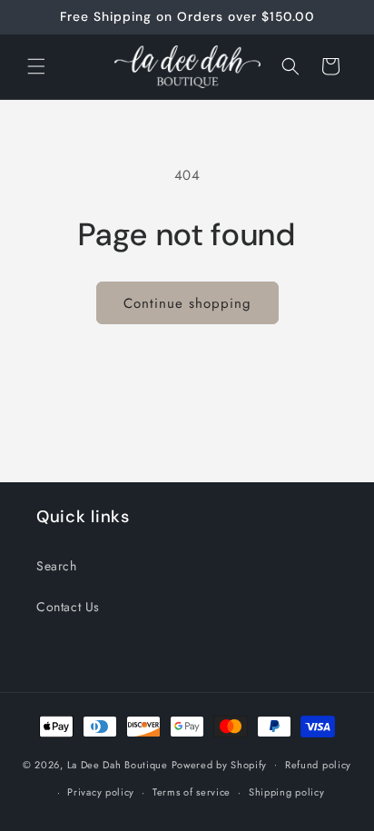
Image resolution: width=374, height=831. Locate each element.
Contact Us (68, 607)
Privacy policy (100, 792)
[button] (36, 66)
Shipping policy (287, 792)
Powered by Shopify (220, 764)
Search (56, 566)
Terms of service (192, 792)
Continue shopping (187, 303)
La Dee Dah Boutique (117, 764)
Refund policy (318, 764)
